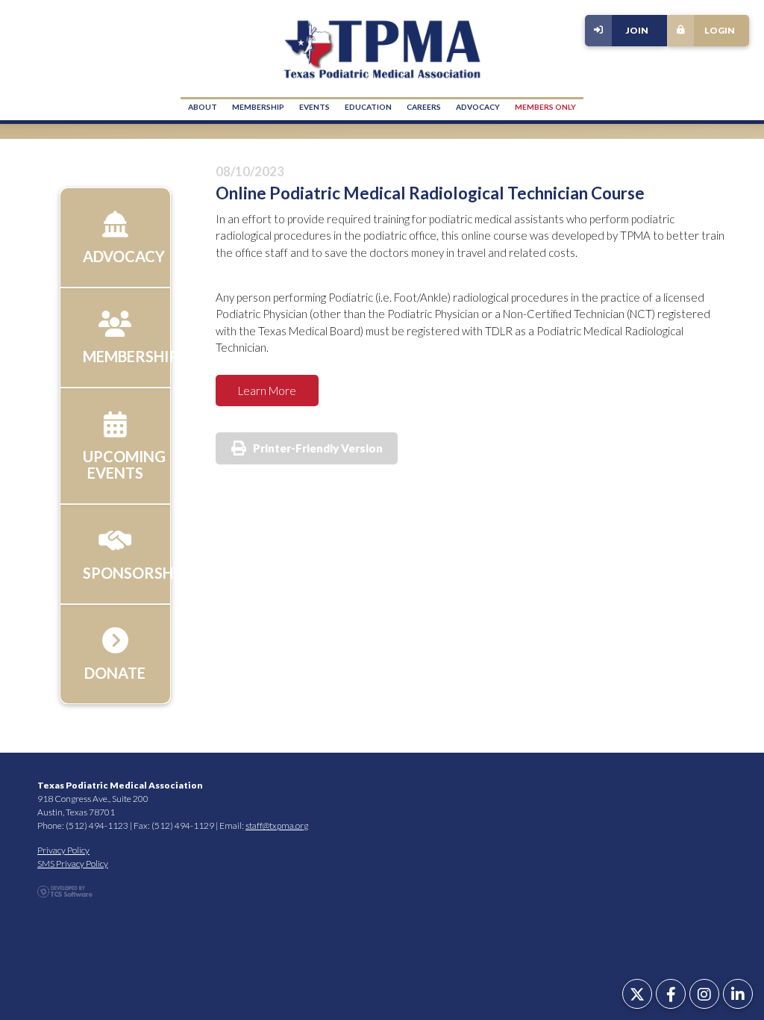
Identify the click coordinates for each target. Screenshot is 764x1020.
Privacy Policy (63, 850)
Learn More (267, 390)
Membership (258, 106)
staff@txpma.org (276, 825)
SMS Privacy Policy (72, 863)
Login (719, 30)
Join (637, 30)
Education (368, 106)
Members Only (545, 106)
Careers (424, 106)
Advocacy (478, 106)
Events (314, 106)
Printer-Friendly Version (318, 448)
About (202, 106)
